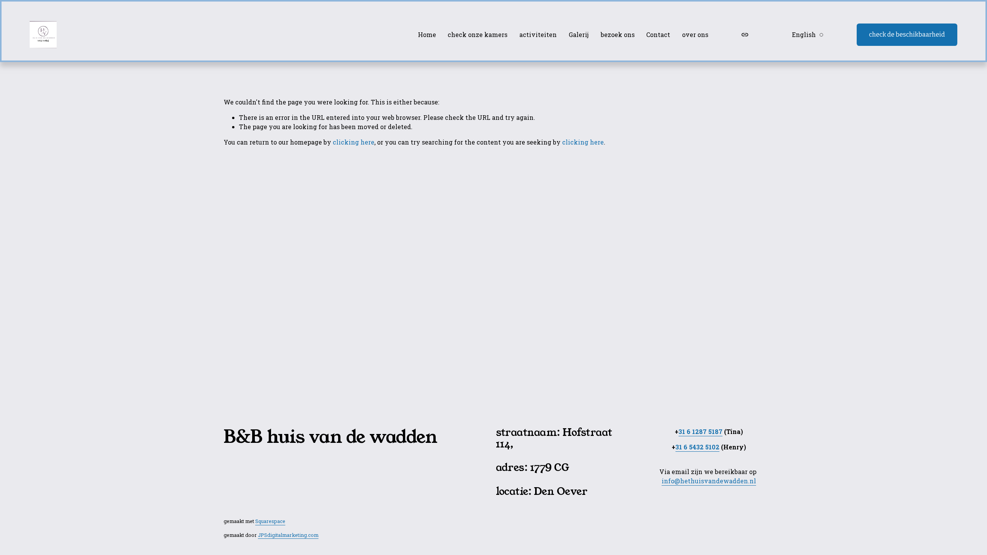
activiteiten (538, 34)
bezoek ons (618, 34)
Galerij (579, 34)
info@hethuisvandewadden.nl (709, 481)
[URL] (745, 35)
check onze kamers (477, 34)
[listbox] (802, 34)
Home (427, 34)
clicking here (353, 142)
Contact (658, 34)
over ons (695, 34)
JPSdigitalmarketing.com (288, 534)
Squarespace (270, 521)
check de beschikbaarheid (907, 34)
